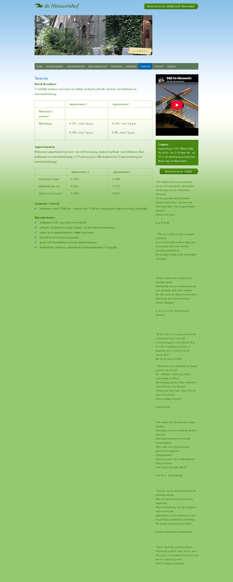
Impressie (131, 66)
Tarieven (145, 66)
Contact (158, 66)
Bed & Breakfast (97, 66)
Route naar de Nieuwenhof (172, 160)
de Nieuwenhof (54, 66)
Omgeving (116, 66)
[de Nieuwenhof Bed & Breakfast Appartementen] (57, 6)
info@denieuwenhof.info (182, 156)
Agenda (171, 66)
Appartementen (76, 66)
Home (39, 66)
